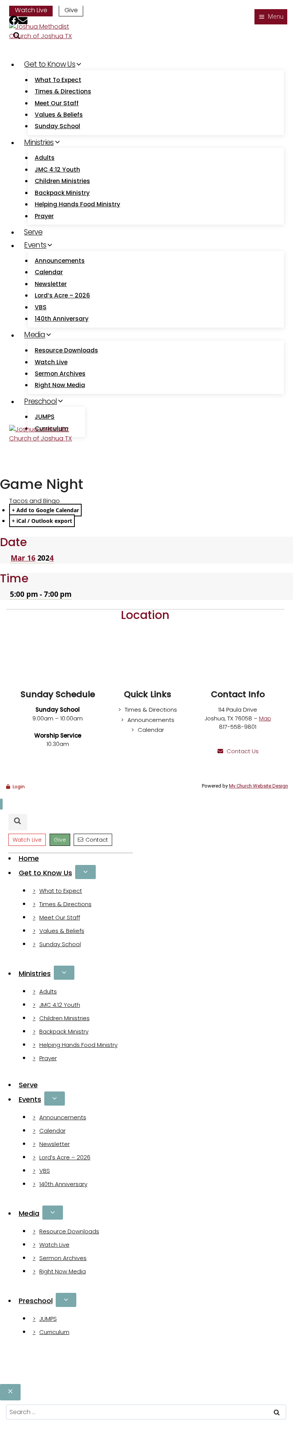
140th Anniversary (62, 319)
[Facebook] (13, 21)
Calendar (49, 272)
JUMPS (45, 417)
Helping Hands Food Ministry (77, 204)
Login (19, 786)
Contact (96, 840)
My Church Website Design (258, 786)
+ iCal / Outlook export (42, 520)
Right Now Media (60, 385)
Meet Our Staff (57, 103)
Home (29, 858)
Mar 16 (23, 558)
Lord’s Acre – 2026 (62, 295)
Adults (45, 158)
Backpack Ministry (62, 193)
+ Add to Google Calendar (45, 510)
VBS (41, 307)
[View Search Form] (17, 822)
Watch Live (31, 10)
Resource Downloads (66, 350)
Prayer (44, 216)
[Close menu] (1, 804)
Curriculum (54, 1332)
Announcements (60, 261)
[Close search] (10, 1392)
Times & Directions (63, 91)
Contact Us (243, 751)
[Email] (22, 21)
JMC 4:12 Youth (57, 170)
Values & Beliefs (59, 115)
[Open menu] (271, 17)
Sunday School (57, 126)
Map (265, 718)
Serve (33, 232)
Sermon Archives (60, 374)
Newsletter (51, 284)
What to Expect (58, 80)
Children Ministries (62, 181)
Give (71, 10)
